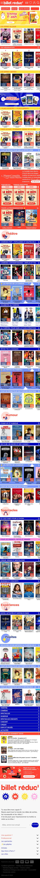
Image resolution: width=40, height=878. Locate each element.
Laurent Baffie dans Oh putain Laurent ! (19, 757)
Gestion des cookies (9, 872)
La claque (10, 748)
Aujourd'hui (5, 9)
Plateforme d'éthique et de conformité (15, 870)
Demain (14, 9)
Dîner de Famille (12, 738)
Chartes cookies (25, 868)
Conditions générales (7, 866)
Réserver (7, 203)
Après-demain (24, 9)
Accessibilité (32, 870)
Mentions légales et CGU (10, 868)
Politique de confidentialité (24, 866)
